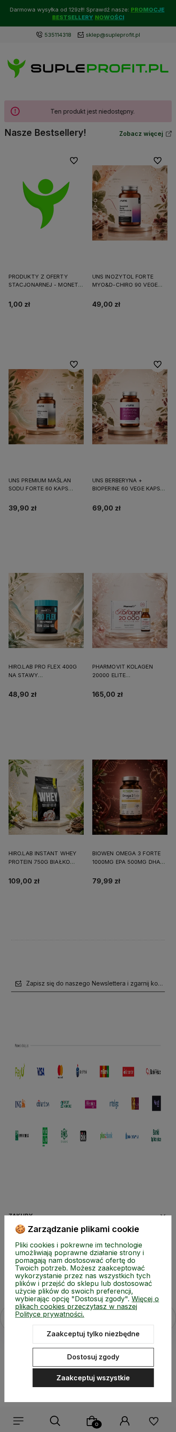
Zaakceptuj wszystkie (93, 1377)
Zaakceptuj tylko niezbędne (93, 1333)
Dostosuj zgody (93, 1357)
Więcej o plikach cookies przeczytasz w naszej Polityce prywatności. (87, 1306)
